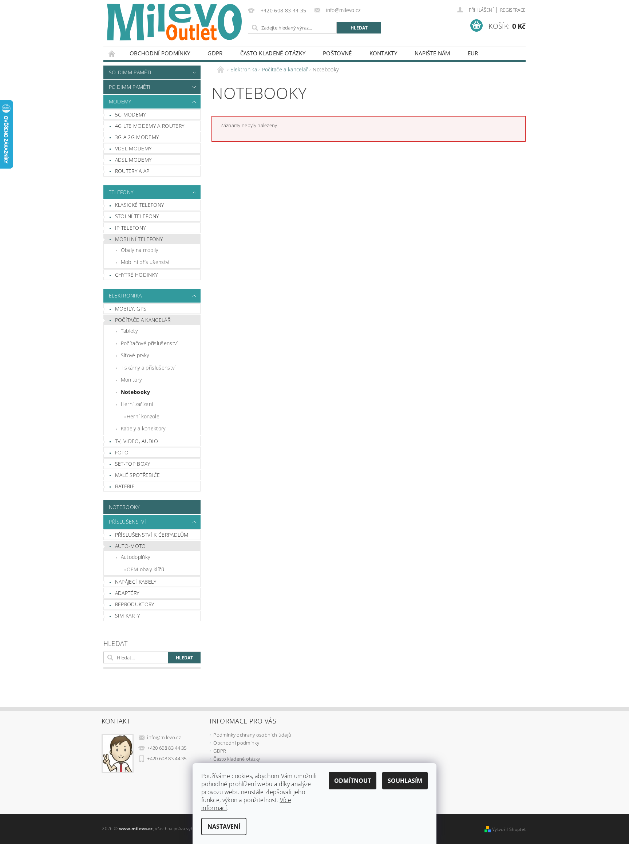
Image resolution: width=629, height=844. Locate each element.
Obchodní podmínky (160, 53)
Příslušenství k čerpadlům (152, 534)
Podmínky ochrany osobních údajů (252, 734)
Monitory (131, 379)
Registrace (513, 10)
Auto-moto (130, 546)
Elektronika (125, 295)
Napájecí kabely (136, 581)
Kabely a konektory (143, 428)
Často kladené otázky (272, 53)
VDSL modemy (133, 148)
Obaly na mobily (139, 250)
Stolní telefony (137, 216)
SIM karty (127, 615)
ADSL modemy (133, 159)
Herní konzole (143, 416)
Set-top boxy (132, 463)
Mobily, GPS (131, 308)
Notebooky (135, 392)
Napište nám (432, 53)
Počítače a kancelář (142, 319)
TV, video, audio (136, 441)
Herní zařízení (137, 404)
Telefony (121, 192)
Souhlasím (405, 781)
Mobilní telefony (139, 239)
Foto (121, 452)
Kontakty (383, 53)
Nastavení (223, 827)
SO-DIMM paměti (130, 72)
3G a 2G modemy (137, 137)
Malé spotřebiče (137, 475)
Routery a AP (132, 170)
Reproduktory (134, 604)
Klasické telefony (139, 204)
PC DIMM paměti (129, 86)
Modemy (120, 101)
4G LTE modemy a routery (149, 125)
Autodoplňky (135, 556)
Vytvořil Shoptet (509, 829)
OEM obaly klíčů (146, 569)
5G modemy (130, 114)
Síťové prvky (135, 355)
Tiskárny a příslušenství (148, 367)
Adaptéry (127, 592)
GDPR (214, 53)
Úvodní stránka (112, 53)
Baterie (125, 486)
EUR (473, 53)
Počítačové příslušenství (149, 343)
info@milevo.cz (164, 737)
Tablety (129, 330)
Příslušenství (127, 521)
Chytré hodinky (136, 274)
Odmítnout (352, 781)
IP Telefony (130, 227)
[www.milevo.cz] (174, 22)
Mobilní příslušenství (145, 262)
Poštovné (337, 53)
